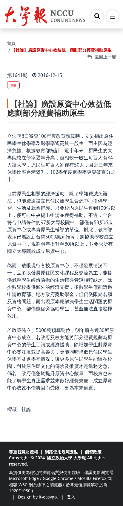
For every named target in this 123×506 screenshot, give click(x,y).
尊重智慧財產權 (23, 451)
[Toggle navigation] (113, 16)
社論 (26, 409)
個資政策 (93, 451)
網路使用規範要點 (61, 451)
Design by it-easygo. (38, 497)
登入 (71, 497)
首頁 (11, 43)
